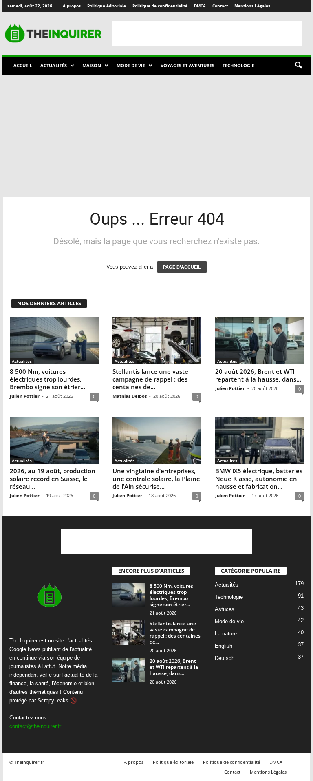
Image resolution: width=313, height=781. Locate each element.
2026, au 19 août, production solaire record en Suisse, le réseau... (52, 478)
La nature (226, 634)
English (223, 646)
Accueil (22, 65)
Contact (220, 6)
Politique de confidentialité (159, 6)
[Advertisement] (207, 33)
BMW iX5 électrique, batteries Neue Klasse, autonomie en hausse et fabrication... (258, 478)
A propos (72, 6)
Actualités (53, 65)
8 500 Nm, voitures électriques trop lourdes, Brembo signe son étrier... (47, 379)
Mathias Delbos (129, 396)
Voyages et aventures (187, 65)
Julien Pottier (25, 396)
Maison (91, 65)
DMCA (200, 6)
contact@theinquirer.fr (35, 726)
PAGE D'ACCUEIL (182, 267)
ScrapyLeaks (52, 700)
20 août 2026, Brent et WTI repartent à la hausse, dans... (258, 375)
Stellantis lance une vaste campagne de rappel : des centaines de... (150, 379)
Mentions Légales (252, 6)
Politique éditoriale (106, 6)
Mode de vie (131, 65)
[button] (298, 66)
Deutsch (224, 658)
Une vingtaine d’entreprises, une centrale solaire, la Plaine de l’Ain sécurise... (156, 478)
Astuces (224, 609)
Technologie (238, 65)
